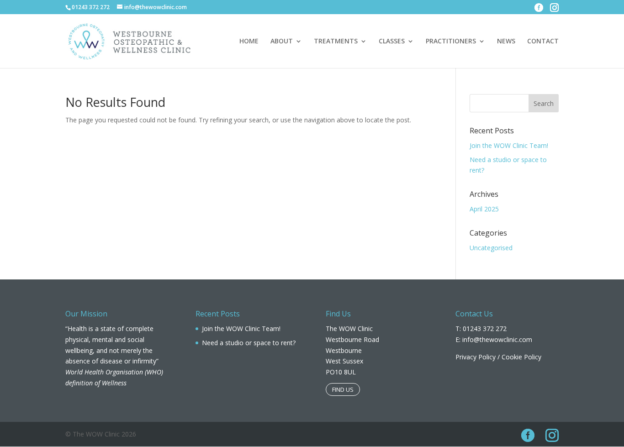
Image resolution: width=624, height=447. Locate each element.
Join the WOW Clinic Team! (509, 145)
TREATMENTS (336, 41)
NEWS (506, 41)
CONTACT (543, 41)
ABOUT (281, 41)
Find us (343, 389)
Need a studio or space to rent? (249, 342)
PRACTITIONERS (451, 41)
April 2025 (484, 209)
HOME (249, 41)
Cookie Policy (521, 356)
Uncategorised (491, 247)
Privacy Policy (475, 356)
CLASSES (392, 41)
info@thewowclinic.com (497, 339)
